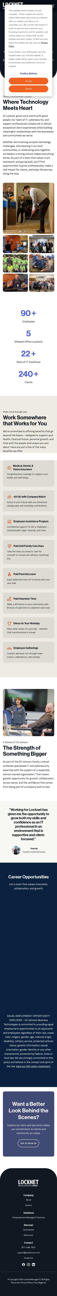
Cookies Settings (28, 73)
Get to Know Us (28, 1143)
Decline (28, 89)
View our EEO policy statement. (33, 1066)
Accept (28, 81)
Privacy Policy (27, 1282)
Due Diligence (40, 1282)
